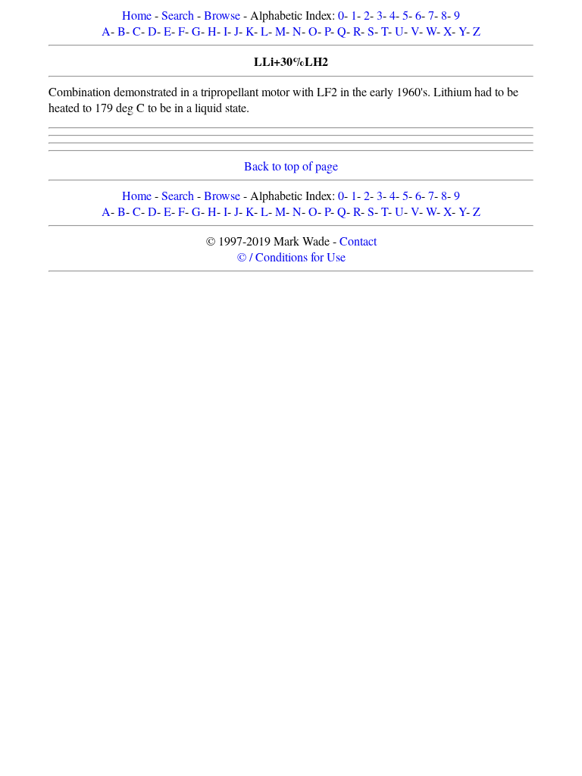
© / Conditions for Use (291, 256)
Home (137, 15)
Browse (222, 15)
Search (177, 15)
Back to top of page (291, 166)
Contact (358, 241)
